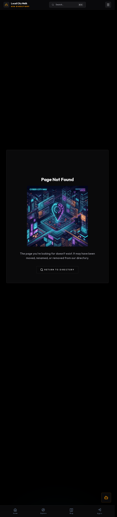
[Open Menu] (108, 5)
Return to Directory (59, 270)
